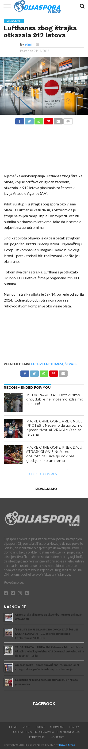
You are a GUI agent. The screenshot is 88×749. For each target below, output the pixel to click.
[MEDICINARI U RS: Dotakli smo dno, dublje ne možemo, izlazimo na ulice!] (13, 402)
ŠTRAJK (71, 364)
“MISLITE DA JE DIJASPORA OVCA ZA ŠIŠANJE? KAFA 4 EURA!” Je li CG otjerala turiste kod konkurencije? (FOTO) (46, 634)
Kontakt (57, 737)
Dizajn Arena (67, 744)
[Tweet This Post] (29, 120)
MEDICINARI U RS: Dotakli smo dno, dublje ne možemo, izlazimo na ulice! (54, 399)
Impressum (37, 737)
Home (13, 727)
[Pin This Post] (48, 120)
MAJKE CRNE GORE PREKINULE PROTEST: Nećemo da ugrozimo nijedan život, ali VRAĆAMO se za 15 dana (54, 428)
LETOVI (37, 364)
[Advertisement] (44, 150)
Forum (74, 727)
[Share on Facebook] (19, 120)
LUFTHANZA (53, 364)
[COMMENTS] (68, 120)
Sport (40, 727)
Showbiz (57, 727)
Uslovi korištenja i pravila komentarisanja (46, 732)
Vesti (26, 727)
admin (29, 44)
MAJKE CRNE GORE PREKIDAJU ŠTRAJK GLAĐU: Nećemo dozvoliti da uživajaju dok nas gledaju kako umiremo (54, 454)
